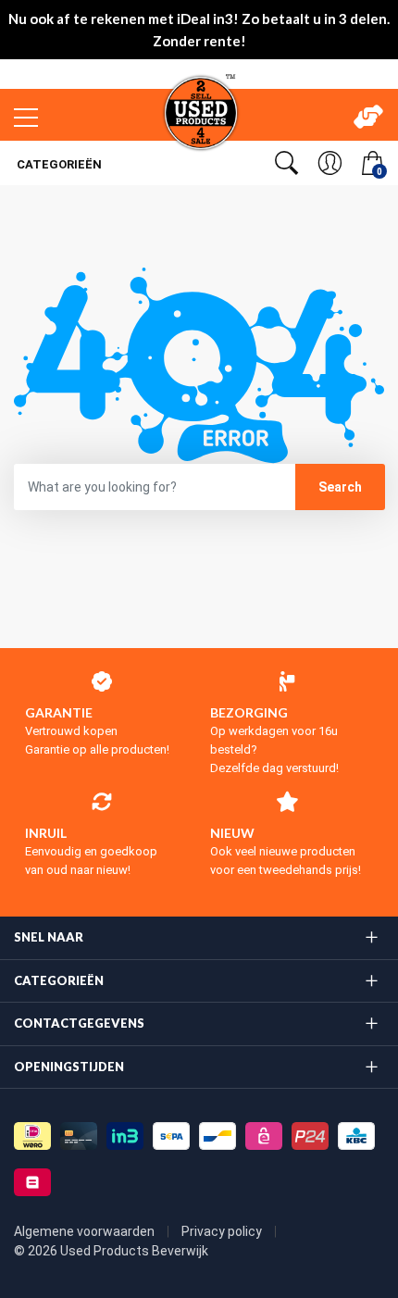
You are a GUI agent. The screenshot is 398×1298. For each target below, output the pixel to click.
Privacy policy (223, 1231)
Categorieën (58, 164)
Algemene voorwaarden (85, 1231)
